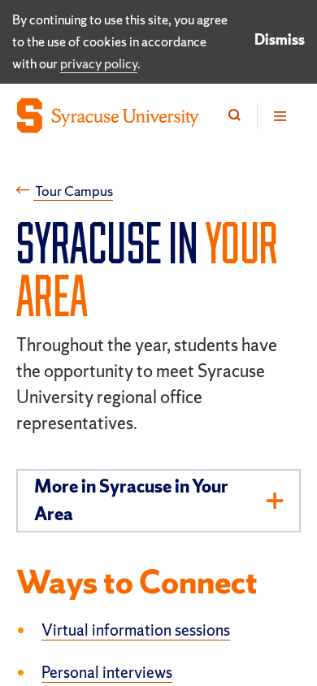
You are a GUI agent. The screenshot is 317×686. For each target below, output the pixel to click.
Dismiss (279, 39)
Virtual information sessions (135, 629)
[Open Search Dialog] (234, 115)
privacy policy (98, 63)
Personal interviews (106, 672)
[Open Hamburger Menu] (279, 115)
